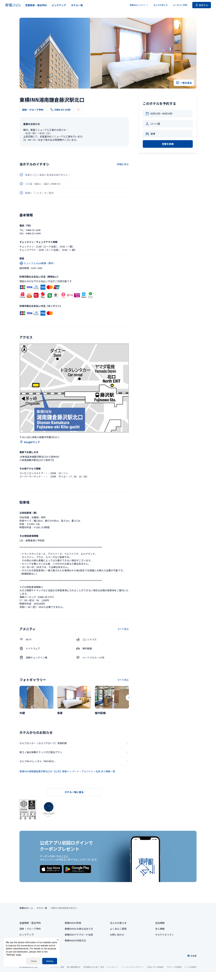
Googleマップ (32, 442)
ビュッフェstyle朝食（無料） (40, 263)
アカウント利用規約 (174, 967)
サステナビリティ (164, 934)
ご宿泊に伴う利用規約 (155, 967)
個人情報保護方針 (74, 967)
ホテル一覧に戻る (74, 792)
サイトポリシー (113, 967)
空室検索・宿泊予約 (36, 5)
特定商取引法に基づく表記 (93, 967)
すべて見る (123, 629)
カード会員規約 (190, 967)
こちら (64, 856)
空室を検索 (168, 144)
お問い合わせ (117, 934)
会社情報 (160, 922)
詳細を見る (123, 164)
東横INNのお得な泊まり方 (79, 928)
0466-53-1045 (62, 109)
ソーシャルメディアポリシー (132, 967)
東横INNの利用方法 (75, 940)
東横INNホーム (26, 908)
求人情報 (160, 928)
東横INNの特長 (73, 922)
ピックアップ (59, 5)
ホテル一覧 (77, 5)
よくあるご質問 (180, 4)
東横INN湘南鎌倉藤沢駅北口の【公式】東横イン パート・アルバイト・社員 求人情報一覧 (67, 771)
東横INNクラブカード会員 (79, 934)
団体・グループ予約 (32, 109)
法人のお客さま (160, 4)
